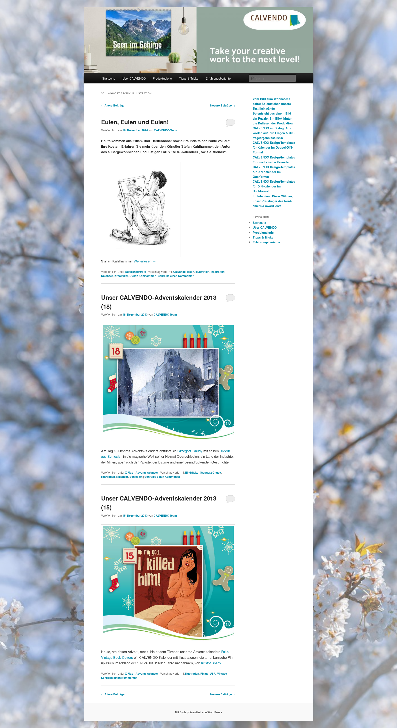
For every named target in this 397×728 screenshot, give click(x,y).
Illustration (202, 272)
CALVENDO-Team (165, 130)
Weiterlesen (145, 261)
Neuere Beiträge (222, 105)
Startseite (108, 78)
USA (213, 673)
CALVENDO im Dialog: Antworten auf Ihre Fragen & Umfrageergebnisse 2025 (274, 133)
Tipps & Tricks (188, 78)
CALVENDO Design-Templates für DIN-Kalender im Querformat (274, 172)
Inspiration (217, 272)
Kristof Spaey (211, 662)
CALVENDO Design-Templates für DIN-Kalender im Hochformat (274, 186)
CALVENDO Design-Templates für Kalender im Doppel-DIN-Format (274, 147)
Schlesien (136, 477)
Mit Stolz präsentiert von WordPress (198, 712)
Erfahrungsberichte (218, 78)
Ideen (190, 272)
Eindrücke (191, 472)
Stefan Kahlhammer (143, 276)
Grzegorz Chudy (189, 450)
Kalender (107, 276)
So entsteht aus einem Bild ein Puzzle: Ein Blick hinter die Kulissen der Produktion (273, 118)
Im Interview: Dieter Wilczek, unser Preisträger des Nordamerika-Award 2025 (273, 201)
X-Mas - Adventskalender (141, 472)
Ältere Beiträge (113, 105)
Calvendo (179, 272)
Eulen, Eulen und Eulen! (135, 122)
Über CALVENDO (134, 78)
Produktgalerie (162, 78)
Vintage (222, 673)
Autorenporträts (135, 272)
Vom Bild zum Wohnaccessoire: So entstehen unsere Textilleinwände (272, 104)
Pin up (204, 673)
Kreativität (121, 276)
